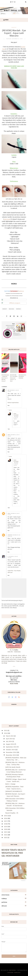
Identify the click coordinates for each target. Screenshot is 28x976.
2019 (6, 827)
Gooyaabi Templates (14, 972)
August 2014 (10, 744)
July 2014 (9, 741)
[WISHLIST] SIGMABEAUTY (13, 791)
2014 (6, 733)
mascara (11, 308)
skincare (4, 906)
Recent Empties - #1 (11, 813)
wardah (18, 308)
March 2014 (10, 736)
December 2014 (11, 755)
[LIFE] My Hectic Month (12, 767)
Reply (8, 405)
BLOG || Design (10, 784)
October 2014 (10, 750)
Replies (10, 410)
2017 (6, 821)
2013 (6, 730)
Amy (8, 390)
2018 (6, 824)
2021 (6, 832)
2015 (6, 816)
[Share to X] (10, 316)
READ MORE (14, 683)
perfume (4, 902)
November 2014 (11, 752)
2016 (6, 818)
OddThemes (12, 970)
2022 (6, 835)
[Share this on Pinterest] (14, 316)
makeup (14, 27)
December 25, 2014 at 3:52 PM (16, 464)
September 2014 (11, 747)
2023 (6, 837)
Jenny (9, 434)
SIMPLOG (21, 291)
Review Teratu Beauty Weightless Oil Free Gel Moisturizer (14, 853)
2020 (6, 829)
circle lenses (5, 895)
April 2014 (9, 739)
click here (7, 219)
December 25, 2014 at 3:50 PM (16, 418)
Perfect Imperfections (13, 402)
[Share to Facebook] (6, 316)
